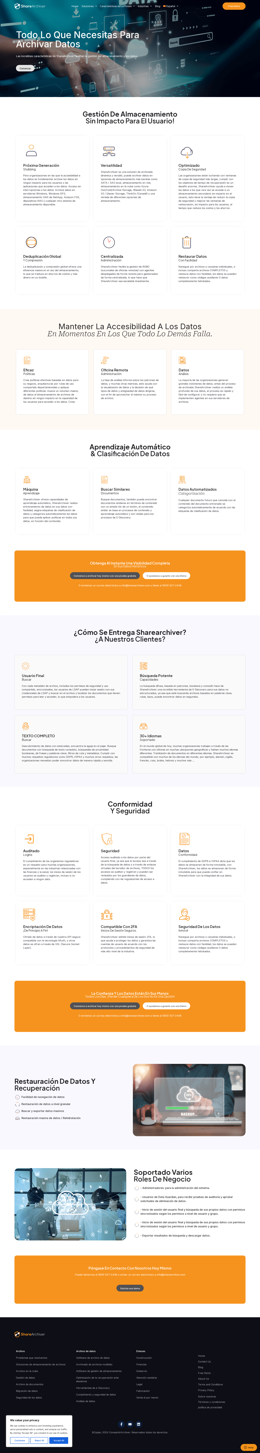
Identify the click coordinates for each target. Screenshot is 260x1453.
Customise (19, 1440)
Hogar (74, 6)
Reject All (39, 1440)
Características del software (116, 6)
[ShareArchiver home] (30, 6)
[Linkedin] (138, 1424)
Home (201, 1355)
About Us (203, 1378)
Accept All (59, 1440)
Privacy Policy (206, 1390)
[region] (39, 1431)
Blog (157, 6)
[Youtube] (130, 1424)
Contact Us (204, 1361)
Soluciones (87, 6)
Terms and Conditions (210, 1384)
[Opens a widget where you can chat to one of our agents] (248, 1447)
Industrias (143, 6)
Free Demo (204, 1373)
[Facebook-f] (121, 1424)
